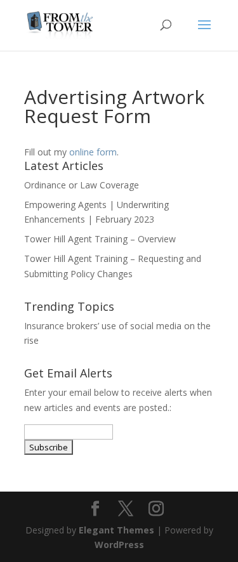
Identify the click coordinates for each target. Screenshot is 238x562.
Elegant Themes (116, 530)
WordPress (119, 545)
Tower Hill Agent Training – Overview (100, 239)
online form (93, 152)
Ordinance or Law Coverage (81, 185)
